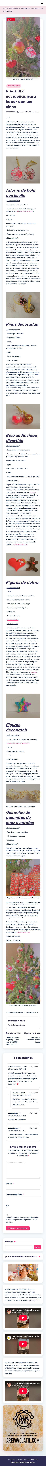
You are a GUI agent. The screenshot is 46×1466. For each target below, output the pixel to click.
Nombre (10, 1183)
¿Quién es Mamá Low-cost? (21, 1256)
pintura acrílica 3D (20, 544)
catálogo (32, 492)
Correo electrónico (15, 1195)
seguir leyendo (33, 1300)
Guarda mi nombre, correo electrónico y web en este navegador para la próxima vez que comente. (22, 1219)
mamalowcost (16, 1020)
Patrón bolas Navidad (25, 211)
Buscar (9, 1241)
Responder (34, 1067)
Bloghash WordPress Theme (23, 1462)
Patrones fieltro (12, 620)
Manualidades (14, 86)
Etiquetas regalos (23, 932)
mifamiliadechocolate (17, 1067)
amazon (34, 672)
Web (7, 1206)
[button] (16, 1025)
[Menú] (42, 2)
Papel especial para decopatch (18, 743)
